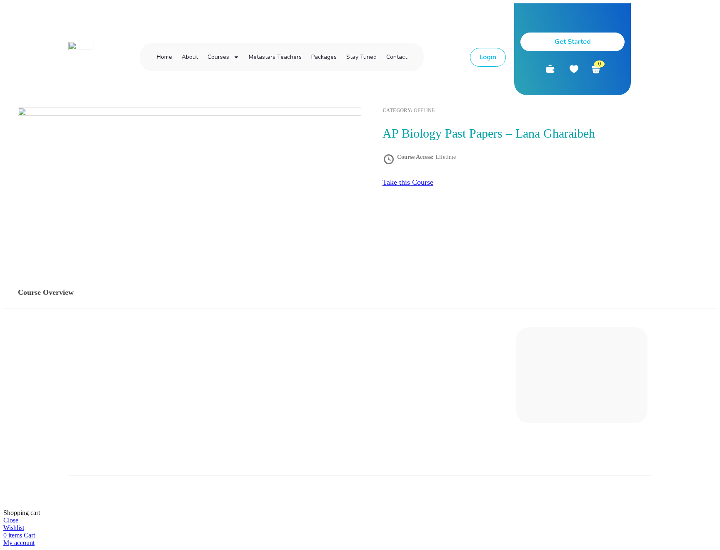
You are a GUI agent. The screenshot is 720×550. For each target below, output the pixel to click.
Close (10, 520)
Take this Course (407, 182)
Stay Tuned (361, 57)
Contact (396, 57)
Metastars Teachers (275, 57)
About (190, 57)
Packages (324, 57)
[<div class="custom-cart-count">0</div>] (596, 69)
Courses (218, 57)
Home (164, 57)
